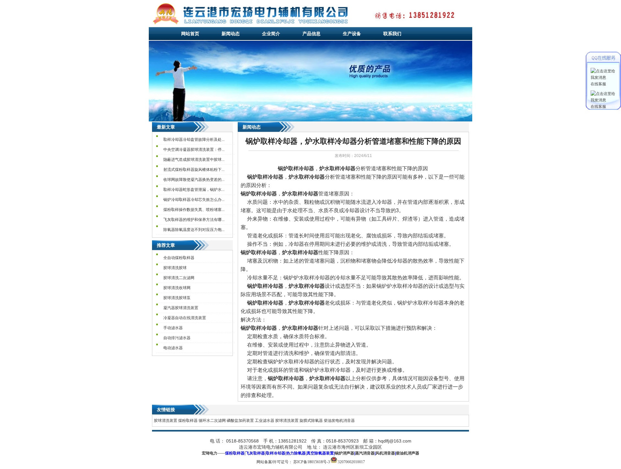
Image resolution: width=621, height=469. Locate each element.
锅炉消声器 (344, 453)
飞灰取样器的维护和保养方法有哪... (193, 219)
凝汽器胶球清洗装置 (180, 308)
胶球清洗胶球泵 (177, 298)
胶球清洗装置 (165, 420)
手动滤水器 (173, 328)
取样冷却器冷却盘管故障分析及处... (193, 139)
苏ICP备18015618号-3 (311, 462)
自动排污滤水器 (177, 338)
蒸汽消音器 (365, 453)
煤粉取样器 (188, 420)
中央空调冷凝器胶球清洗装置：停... (193, 149)
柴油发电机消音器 (339, 420)
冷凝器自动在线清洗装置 (184, 318)
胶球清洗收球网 (177, 288)
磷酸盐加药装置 (240, 420)
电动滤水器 (173, 348)
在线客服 (598, 84)
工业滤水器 (264, 420)
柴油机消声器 (407, 453)
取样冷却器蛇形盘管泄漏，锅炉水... (193, 189)
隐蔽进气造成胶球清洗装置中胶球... (193, 159)
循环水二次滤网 (212, 420)
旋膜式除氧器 (311, 420)
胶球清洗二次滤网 (178, 278)
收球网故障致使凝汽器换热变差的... (193, 179)
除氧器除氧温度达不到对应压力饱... (193, 229)
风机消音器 (385, 453)
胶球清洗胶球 (175, 268)
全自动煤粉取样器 (178, 257)
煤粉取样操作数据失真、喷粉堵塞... (193, 209)
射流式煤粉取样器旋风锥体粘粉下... (193, 169)
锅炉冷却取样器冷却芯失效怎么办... (193, 199)
